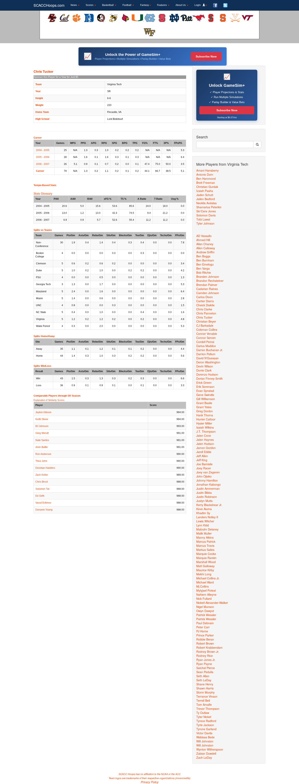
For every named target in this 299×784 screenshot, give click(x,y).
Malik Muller (204, 533)
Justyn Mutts (204, 501)
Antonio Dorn (204, 174)
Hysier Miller (204, 423)
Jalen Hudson (205, 444)
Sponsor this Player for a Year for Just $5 (56, 77)
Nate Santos (42, 440)
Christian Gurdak (207, 187)
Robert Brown (205, 643)
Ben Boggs (203, 256)
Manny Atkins (205, 537)
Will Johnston (204, 741)
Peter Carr (203, 627)
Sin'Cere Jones (206, 211)
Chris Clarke (204, 309)
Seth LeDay (203, 680)
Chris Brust (41, 481)
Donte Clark (204, 370)
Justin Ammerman (208, 488)
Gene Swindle (205, 395)
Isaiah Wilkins (205, 427)
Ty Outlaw (202, 713)
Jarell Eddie (203, 452)
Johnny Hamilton (207, 480)
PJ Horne (202, 631)
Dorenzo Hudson (207, 374)
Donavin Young (43, 509)
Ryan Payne (204, 664)
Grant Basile (204, 403)
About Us (181, 5)
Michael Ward (205, 582)
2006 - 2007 (42, 164)
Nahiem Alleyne (206, 594)
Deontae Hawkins (45, 467)
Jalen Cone (203, 435)
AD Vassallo (204, 236)
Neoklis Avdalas (206, 203)
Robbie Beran (205, 639)
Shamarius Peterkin (209, 207)
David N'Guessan (207, 358)
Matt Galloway (205, 566)
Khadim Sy (203, 513)
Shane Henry (204, 684)
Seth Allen (202, 676)
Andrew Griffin (205, 252)
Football (127, 5)
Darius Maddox (206, 346)
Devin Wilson (204, 366)
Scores (90, 5)
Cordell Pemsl (205, 342)
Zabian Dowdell (206, 753)
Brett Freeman (205, 183)
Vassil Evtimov (43, 502)
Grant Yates (204, 407)
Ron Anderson (43, 454)
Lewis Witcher (205, 521)
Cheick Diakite (205, 305)
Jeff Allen (202, 456)
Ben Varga (203, 268)
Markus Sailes (205, 550)
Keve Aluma (204, 509)
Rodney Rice (204, 656)
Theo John (41, 461)
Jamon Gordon (206, 448)
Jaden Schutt (204, 195)
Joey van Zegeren (208, 472)
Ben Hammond (206, 178)
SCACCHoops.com (49, 5)
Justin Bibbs (204, 493)
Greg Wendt (42, 433)
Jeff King (201, 460)
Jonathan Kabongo (208, 484)
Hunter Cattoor (205, 419)
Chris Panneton (206, 313)
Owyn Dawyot (205, 611)
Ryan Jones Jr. (205, 660)
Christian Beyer (206, 321)
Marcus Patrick (205, 541)
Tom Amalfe (204, 704)
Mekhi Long (203, 574)
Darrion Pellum (205, 354)
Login (198, 5)
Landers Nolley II (207, 517)
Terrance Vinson (206, 696)
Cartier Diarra (205, 301)
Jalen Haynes (205, 440)
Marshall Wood (206, 562)
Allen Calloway (205, 248)
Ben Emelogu (205, 264)
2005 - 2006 (42, 157)
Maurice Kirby (205, 570)
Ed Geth (39, 495)
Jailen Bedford (205, 199)
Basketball (108, 5)
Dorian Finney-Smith (209, 378)
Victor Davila (204, 733)
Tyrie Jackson (205, 725)
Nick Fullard (204, 599)
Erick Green (204, 382)
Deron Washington (208, 362)
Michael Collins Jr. (207, 578)
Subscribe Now (206, 56)
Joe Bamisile (204, 464)
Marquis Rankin (206, 558)
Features (162, 5)
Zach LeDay (204, 757)
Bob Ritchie (203, 272)
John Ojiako (204, 476)
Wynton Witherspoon (209, 749)
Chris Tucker (204, 317)
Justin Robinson (206, 497)
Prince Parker (205, 635)
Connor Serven (206, 338)
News (74, 5)
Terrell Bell (203, 700)
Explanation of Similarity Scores (49, 400)
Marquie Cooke (206, 554)
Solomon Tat (42, 488)
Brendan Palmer (206, 285)
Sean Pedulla (204, 672)
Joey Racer (203, 468)
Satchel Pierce (205, 668)
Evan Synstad (205, 391)
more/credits (183, 778)
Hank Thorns (204, 415)
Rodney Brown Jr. (207, 651)
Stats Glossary (43, 193)
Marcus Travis (205, 546)
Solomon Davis (206, 215)
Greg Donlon (204, 411)
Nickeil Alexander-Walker (212, 603)
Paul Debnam (205, 623)
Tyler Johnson (205, 223)
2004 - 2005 (42, 150)
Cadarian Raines (207, 289)
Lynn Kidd (202, 525)
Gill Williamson (205, 399)
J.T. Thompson (206, 431)
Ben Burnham (205, 260)
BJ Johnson (41, 426)
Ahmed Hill (203, 240)
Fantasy (144, 5)
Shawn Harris (205, 688)
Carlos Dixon (204, 297)
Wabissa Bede (205, 737)
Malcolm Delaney (207, 529)
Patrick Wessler (206, 615)
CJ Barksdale (204, 325)
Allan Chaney (204, 244)
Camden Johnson (207, 293)
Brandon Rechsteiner (210, 281)
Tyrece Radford (206, 721)
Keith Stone (41, 419)
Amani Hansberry (207, 170)
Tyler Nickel (203, 717)
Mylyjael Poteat (206, 590)
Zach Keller (41, 474)
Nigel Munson (205, 607)
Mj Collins (202, 586)
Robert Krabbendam (209, 647)
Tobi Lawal (203, 219)
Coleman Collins (206, 329)
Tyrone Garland (206, 729)
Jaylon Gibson (43, 412)
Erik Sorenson (205, 387)
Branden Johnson (207, 277)
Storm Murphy (205, 692)
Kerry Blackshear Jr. (209, 505)
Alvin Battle (41, 447)
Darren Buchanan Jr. (209, 350)
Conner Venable (206, 334)
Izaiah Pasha (204, 191)
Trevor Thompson (207, 709)
